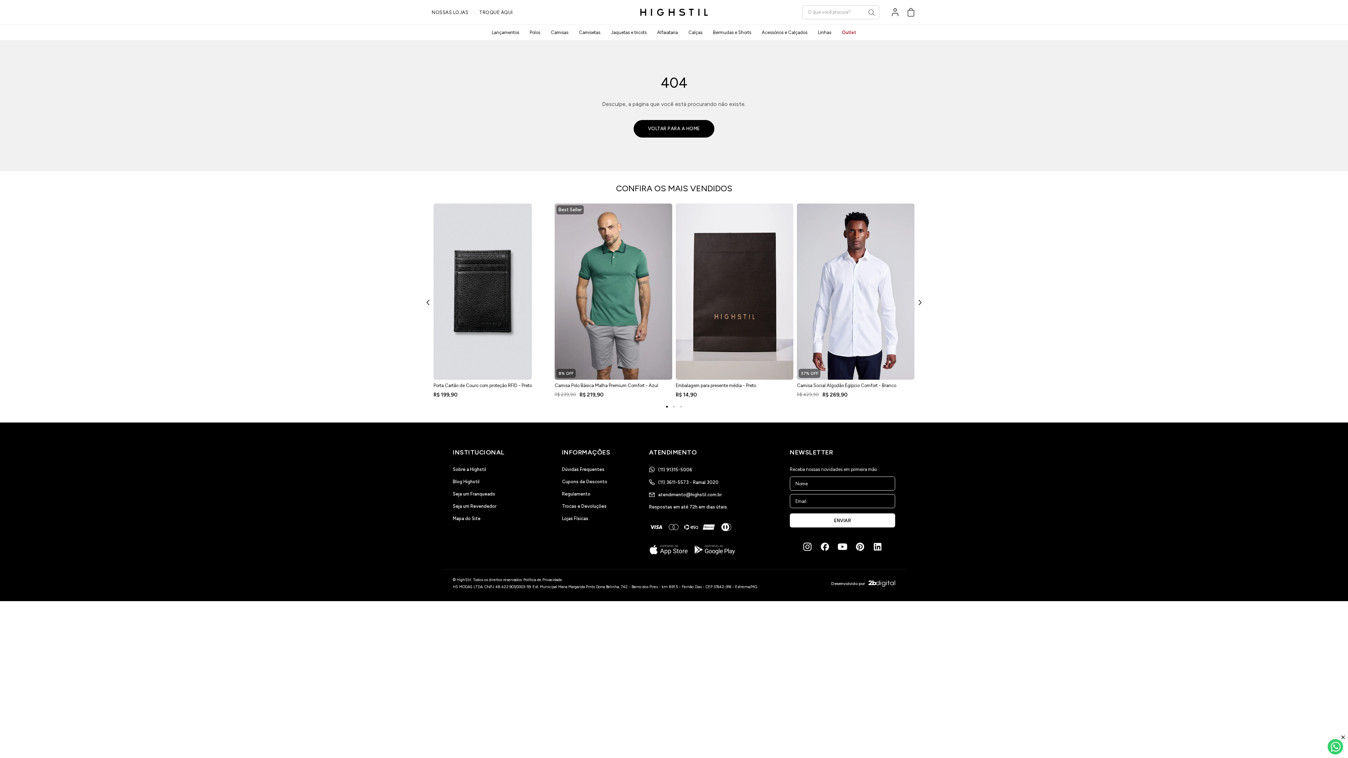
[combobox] (841, 12)
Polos (535, 32)
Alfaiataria (667, 32)
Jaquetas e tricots (629, 32)
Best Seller (570, 209)
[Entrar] (895, 12)
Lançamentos (505, 32)
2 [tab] (674, 406)
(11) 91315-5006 (675, 469)
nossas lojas (450, 12)
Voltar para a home (674, 128)
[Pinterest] (860, 546)
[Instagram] (807, 546)
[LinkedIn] (877, 546)
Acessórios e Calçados (784, 32)
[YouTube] (842, 546)
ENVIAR (842, 520)
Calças (695, 32)
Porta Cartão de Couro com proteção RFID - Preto (483, 385)
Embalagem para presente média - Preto (716, 385)
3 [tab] (681, 406)
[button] (911, 12)
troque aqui (496, 12)
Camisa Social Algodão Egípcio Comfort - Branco (846, 385)
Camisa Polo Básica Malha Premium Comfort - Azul (606, 385)
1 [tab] (666, 406)
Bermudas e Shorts (732, 32)
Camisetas (589, 32)
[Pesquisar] (871, 12)
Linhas (824, 32)
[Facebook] (825, 546)
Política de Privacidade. (543, 580)
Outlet (849, 32)
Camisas (559, 32)
